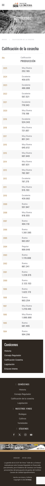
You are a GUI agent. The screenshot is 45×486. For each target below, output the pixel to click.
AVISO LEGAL (26, 458)
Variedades (23, 423)
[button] (3, 5)
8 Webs (29, 480)
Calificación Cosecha (13, 360)
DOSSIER (17, 458)
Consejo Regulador (12, 355)
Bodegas (22, 414)
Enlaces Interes (11, 369)
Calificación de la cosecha (22, 398)
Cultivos (22, 418)
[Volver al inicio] (22, 5)
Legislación (9, 364)
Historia (7, 351)
